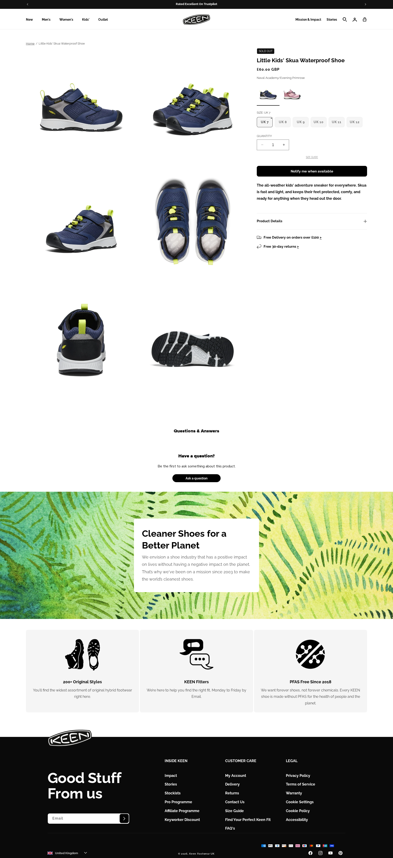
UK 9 (302, 123)
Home (30, 43)
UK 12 (356, 123)
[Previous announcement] (28, 4)
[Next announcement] (365, 4)
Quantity (264, 135)
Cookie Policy (298, 811)
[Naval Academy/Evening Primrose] (268, 94)
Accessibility (297, 819)
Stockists (173, 793)
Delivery (232, 784)
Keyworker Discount (182, 819)
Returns (232, 793)
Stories (171, 784)
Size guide (312, 157)
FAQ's (230, 828)
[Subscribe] (124, 818)
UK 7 (266, 123)
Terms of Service (300, 784)
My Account (235, 775)
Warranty (294, 793)
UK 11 (337, 123)
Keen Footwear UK (201, 853)
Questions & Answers (196, 431)
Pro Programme (178, 802)
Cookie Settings (300, 802)
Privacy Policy (298, 775)
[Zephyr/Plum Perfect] (292, 93)
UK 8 (284, 123)
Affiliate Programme (182, 811)
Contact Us (234, 802)
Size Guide (234, 811)
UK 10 (320, 123)
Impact (171, 775)
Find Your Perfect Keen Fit (248, 819)
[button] (31, 19)
